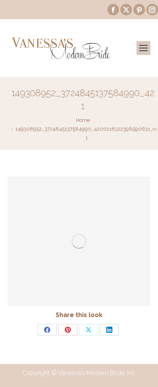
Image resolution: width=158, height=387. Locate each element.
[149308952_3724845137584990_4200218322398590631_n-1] (79, 241)
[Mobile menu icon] (143, 48)
